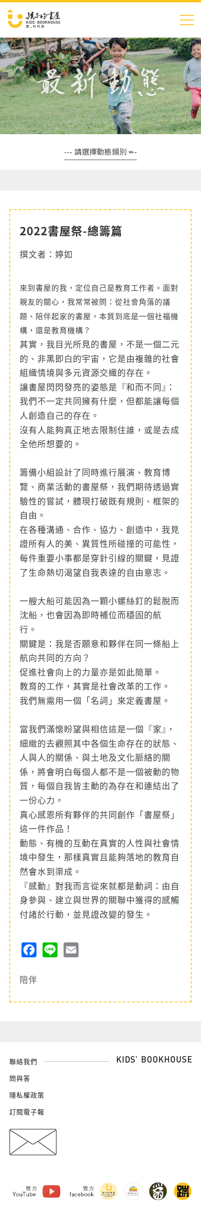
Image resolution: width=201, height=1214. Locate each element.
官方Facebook (82, 1191)
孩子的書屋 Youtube (51, 1191)
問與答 (19, 1078)
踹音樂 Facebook (183, 1191)
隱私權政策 (26, 1094)
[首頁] (33, 19)
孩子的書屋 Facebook (108, 1191)
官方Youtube (25, 1191)
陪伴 (28, 979)
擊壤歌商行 (133, 1191)
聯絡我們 (23, 1061)
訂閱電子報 (26, 1111)
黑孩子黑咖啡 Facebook (158, 1191)
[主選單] (187, 19)
